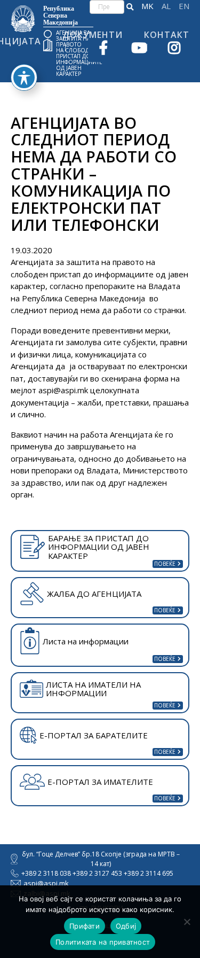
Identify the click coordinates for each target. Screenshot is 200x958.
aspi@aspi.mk (63, 390)
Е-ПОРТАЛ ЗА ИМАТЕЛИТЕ (100, 781)
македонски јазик (147, 6)
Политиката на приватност (102, 942)
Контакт (166, 35)
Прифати (84, 926)
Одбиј (126, 926)
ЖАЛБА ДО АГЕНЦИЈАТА (94, 593)
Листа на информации (86, 641)
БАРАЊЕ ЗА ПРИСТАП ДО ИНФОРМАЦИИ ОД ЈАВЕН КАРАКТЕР (98, 547)
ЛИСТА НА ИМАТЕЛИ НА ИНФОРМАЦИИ (93, 689)
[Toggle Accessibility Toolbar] (24, 77)
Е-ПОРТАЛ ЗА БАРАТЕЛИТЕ (93, 735)
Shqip (166, 6)
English (184, 6)
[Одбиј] (186, 921)
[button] (129, 7)
